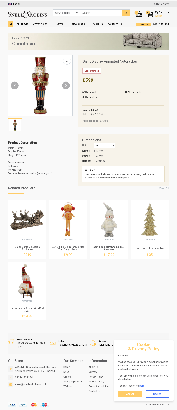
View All (164, 188)
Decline (157, 393)
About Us (93, 367)
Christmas (23, 43)
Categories (40, 24)
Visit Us (98, 24)
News (59, 24)
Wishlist (67, 386)
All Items (22, 24)
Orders (67, 376)
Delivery (92, 371)
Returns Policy (96, 381)
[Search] (126, 13)
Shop (26, 38)
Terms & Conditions (99, 386)
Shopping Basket (72, 381)
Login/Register (161, 4)
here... (142, 385)
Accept (130, 393)
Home (15, 38)
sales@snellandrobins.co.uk (30, 384)
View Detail (27, 233)
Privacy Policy (95, 376)
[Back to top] (170, 403)
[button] (15, 85)
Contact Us (115, 24)
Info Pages (78, 24)
